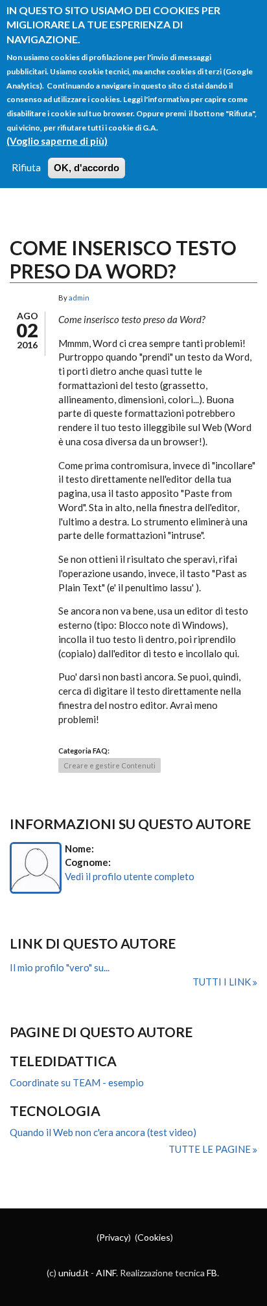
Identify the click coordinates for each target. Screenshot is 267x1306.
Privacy (113, 1237)
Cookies (153, 1237)
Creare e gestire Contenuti (110, 765)
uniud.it (73, 1272)
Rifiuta (26, 167)
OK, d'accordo (86, 167)
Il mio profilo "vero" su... (60, 967)
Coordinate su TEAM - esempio (77, 1082)
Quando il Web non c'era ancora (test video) (103, 1132)
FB (212, 1272)
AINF (106, 1272)
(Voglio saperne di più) (57, 141)
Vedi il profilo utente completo (129, 876)
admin (79, 297)
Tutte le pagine (210, 1149)
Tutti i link (222, 981)
